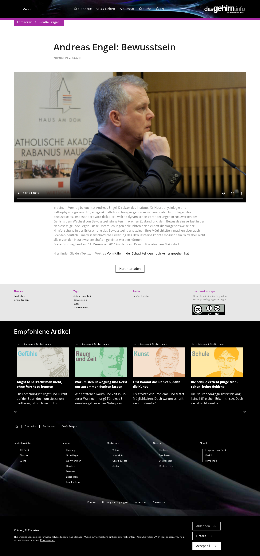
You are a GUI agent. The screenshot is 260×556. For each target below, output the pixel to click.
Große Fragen (49, 22)
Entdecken (24, 22)
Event (76, 303)
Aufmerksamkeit (82, 296)
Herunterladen (130, 269)
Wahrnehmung (81, 307)
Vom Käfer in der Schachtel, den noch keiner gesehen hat (148, 253)
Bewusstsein (80, 299)
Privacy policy (47, 539)
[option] (43, 372)
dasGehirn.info (140, 296)
